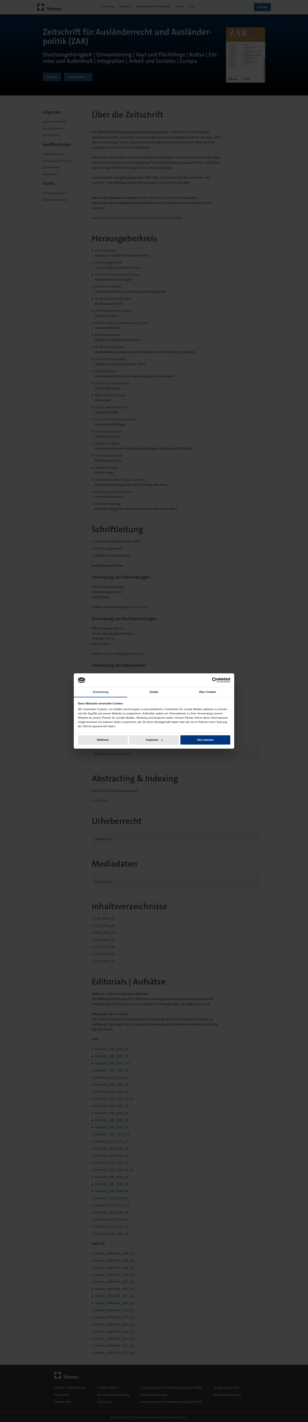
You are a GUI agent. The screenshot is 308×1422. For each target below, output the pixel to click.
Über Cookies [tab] (207, 691)
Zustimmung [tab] (101, 691)
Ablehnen (103, 739)
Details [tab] (154, 691)
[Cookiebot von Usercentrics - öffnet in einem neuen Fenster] (214, 680)
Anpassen (152, 739)
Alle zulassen (205, 739)
